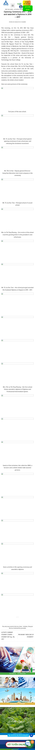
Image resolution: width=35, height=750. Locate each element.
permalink (23, 628)
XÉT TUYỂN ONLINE (27, 8)
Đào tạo (7, 9)
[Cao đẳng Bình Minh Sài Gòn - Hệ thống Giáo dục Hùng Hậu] (5, 3)
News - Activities (23, 626)
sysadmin (23, 22)
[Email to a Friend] (19, 620)
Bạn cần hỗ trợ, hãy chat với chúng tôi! (18, 735)
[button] (12, 5)
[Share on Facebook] (15, 620)
